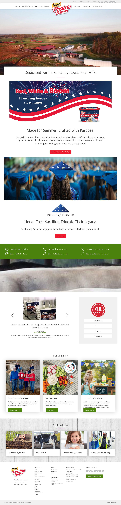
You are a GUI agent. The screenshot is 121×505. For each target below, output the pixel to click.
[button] (105, 6)
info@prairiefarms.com (20, 480)
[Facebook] (99, 2)
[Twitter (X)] (112, 2)
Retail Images (69, 473)
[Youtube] (105, 2)
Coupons (77, 6)
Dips (36, 474)
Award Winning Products (73, 453)
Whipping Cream (39, 493)
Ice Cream (37, 479)
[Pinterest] (110, 2)
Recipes (46, 6)
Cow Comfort (41, 453)
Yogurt (36, 494)
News (88, 1)
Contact (81, 1)
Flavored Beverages (39, 476)
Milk (36, 486)
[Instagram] (102, 2)
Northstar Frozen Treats (72, 476)
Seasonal (37, 488)
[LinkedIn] (115, 2)
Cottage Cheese (38, 471)
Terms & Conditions (71, 479)
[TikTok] (107, 2)
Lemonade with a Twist (92, 398)
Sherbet (36, 489)
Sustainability (54, 471)
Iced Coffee (37, 481)
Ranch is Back (51, 398)
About (17, 6)
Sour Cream (37, 491)
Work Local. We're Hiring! (100, 453)
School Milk (69, 471)
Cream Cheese (38, 473)
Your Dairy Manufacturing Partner (74, 470)
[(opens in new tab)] (60, 102)
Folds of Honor (86, 6)
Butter (36, 470)
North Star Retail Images (72, 474)
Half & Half (37, 478)
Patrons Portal (69, 481)
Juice (36, 483)
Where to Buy (38, 6)
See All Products (27, 6)
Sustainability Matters (17, 453)
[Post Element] (39, 319)
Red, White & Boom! (97, 6)
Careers (74, 1)
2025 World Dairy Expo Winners (56, 484)
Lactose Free (38, 484)
